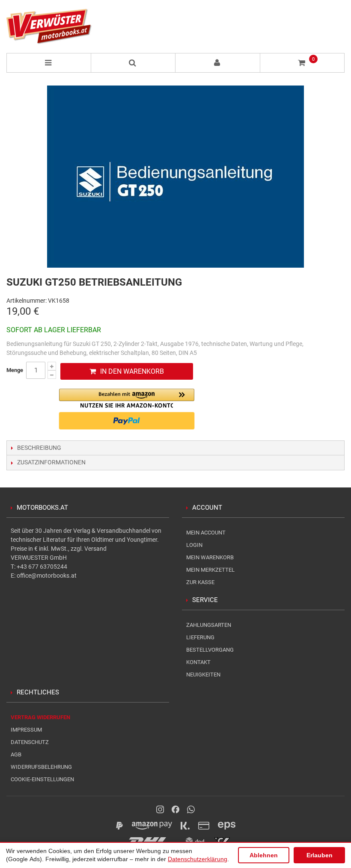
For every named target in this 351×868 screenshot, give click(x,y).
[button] (126, 398)
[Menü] (48, 62)
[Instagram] (160, 809)
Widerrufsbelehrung (41, 767)
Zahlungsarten (208, 625)
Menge (14, 370)
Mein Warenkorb (210, 557)
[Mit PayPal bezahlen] (126, 421)
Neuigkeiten (203, 674)
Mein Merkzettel (210, 570)
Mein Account (206, 532)
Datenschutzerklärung (197, 859)
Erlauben (319, 855)
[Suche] (133, 62)
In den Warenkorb (132, 371)
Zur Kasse (200, 582)
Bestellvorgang (210, 650)
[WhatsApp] (191, 809)
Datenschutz (30, 742)
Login (194, 545)
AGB (16, 754)
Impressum (26, 729)
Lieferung (200, 637)
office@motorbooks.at (47, 575)
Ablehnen (264, 855)
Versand (95, 548)
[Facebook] (175, 809)
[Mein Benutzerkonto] (218, 62)
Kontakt (198, 662)
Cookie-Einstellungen (42, 779)
